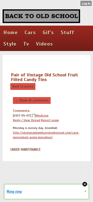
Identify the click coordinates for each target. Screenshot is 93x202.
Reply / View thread (26, 120)
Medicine (42, 115)
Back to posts (22, 86)
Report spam (50, 120)
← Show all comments (32, 100)
